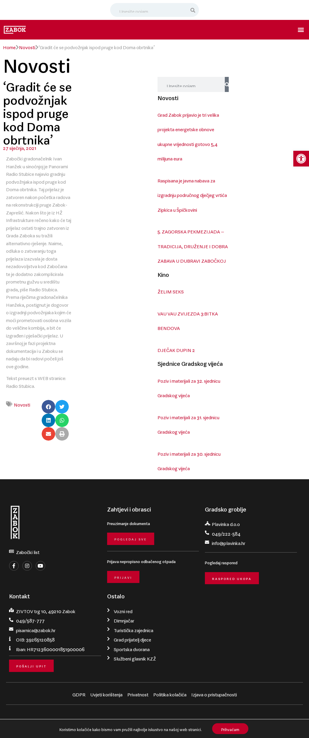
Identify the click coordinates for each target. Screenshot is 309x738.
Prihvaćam (230, 728)
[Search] (193, 10)
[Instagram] (27, 566)
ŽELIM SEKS (171, 290)
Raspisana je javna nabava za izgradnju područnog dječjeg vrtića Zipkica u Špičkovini (192, 194)
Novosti (27, 46)
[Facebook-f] (14, 566)
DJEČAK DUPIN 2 (176, 349)
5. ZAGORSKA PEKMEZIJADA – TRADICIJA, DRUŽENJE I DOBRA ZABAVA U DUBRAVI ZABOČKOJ (193, 245)
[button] (301, 158)
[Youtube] (40, 566)
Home (9, 46)
